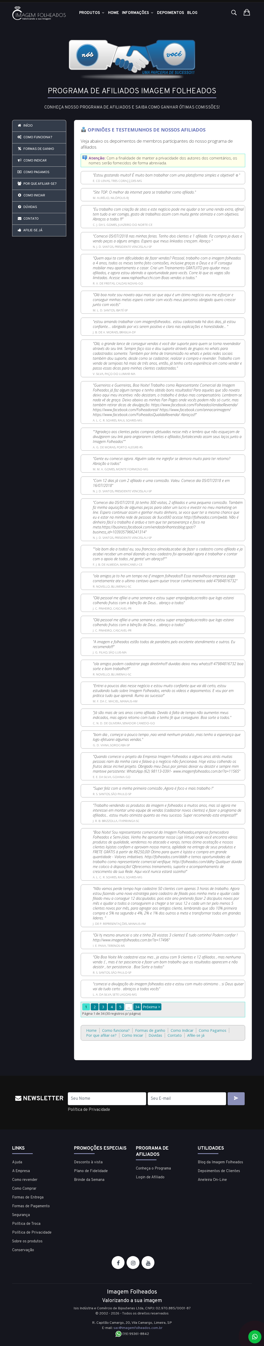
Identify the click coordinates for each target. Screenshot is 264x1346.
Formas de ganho (38, 149)
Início (28, 126)
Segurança (21, 1215)
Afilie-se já (33, 230)
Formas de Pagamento (31, 1206)
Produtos (90, 13)
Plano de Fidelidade (91, 1171)
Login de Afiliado (150, 1177)
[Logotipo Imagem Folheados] (39, 13)
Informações (136, 13)
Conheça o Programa (153, 1168)
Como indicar (35, 161)
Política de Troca (26, 1223)
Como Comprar (24, 1188)
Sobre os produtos (27, 1241)
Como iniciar (34, 196)
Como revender (24, 1180)
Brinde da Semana (89, 1180)
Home (113, 13)
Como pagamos (36, 172)
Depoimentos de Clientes (219, 1171)
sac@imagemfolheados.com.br (137, 1328)
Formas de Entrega (28, 1197)
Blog (192, 13)
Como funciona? (37, 137)
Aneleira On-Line (212, 1180)
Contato (31, 219)
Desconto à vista (88, 1162)
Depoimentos (170, 13)
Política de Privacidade (89, 1109)
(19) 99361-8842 (135, 1334)
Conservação (23, 1250)
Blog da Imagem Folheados (220, 1162)
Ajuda (17, 1162)
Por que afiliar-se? (40, 184)
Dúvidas (30, 207)
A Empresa (21, 1171)
